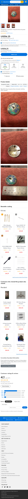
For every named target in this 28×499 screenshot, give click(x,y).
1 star (3, 397)
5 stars (2, 390)
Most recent (8, 401)
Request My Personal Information (8, 473)
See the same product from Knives (20, 277)
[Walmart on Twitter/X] (5, 487)
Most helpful (4, 404)
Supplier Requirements (6, 436)
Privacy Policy (4, 469)
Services (11, 4)
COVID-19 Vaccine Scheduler (7, 453)
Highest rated (17, 401)
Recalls (2, 457)
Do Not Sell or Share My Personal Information (10, 475)
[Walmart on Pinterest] (10, 487)
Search (24, 407)
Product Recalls (4, 461)
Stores (2, 442)
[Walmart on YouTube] (7, 487)
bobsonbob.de (13, 42)
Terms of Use (4, 467)
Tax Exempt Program (5, 463)
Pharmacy (3, 455)
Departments (5, 4)
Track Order (10, 419)
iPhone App (3, 480)
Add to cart (14, 54)
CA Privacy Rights (5, 471)
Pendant (25, 86)
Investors (3, 432)
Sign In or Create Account (10, 418)
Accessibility (4, 459)
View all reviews (5, 386)
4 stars (2, 392)
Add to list (8, 76)
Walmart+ (3, 446)
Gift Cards (3, 448)
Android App (4, 482)
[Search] (22, 2)
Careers (3, 428)
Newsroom (3, 430)
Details (11, 73)
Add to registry (21, 76)
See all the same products (21, 354)
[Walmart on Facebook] (2, 487)
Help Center (22, 418)
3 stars (2, 393)
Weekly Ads (19, 419)
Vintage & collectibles (14, 86)
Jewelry (21, 86)
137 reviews (10, 33)
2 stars (2, 395)
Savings (16, 4)
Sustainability (4, 434)
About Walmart (4, 426)
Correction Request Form (8, 366)
